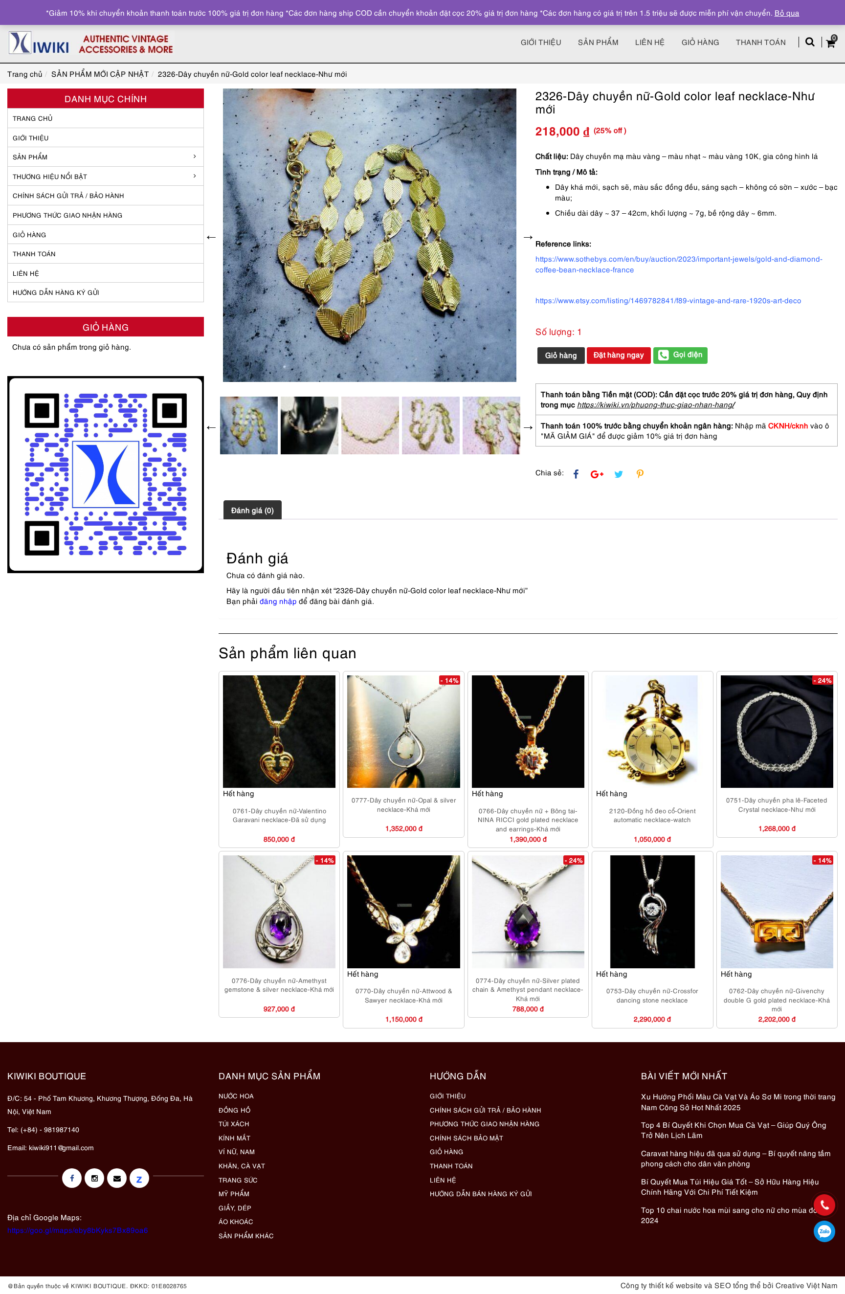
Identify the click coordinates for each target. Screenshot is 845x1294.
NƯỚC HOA (236, 1095)
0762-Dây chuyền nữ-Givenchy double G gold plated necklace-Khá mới (777, 999)
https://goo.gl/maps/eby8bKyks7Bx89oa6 (77, 1229)
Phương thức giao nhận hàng (68, 214)
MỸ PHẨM (234, 1193)
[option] (370, 235)
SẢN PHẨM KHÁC (246, 1235)
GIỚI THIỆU (30, 137)
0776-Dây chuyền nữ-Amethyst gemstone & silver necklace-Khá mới (279, 985)
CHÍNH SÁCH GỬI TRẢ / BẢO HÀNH (485, 1109)
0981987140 (825, 1231)
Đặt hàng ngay (619, 354)
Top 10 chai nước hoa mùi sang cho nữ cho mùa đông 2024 (733, 1215)
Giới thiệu (541, 41)
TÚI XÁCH (234, 1123)
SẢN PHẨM (598, 41)
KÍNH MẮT (234, 1137)
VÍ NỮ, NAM (237, 1151)
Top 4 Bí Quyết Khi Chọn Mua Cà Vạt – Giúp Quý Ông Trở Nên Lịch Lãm (733, 1129)
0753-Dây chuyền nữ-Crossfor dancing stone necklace (652, 995)
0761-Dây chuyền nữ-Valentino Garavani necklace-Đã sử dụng (279, 815)
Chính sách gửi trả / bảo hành (68, 195)
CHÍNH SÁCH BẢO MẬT (466, 1137)
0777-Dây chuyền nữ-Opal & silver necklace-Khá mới (404, 804)
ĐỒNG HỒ (234, 1109)
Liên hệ (650, 41)
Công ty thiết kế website (661, 1285)
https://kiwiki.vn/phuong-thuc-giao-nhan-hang (654, 404)
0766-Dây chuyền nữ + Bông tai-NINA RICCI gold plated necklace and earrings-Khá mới (528, 819)
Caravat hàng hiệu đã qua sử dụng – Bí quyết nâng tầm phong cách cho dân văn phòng (736, 1158)
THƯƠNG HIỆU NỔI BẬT (50, 176)
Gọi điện (688, 353)
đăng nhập (278, 600)
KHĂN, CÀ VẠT (242, 1165)
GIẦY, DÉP (235, 1207)
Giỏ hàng (700, 41)
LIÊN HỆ (26, 272)
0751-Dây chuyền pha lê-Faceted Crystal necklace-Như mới (776, 804)
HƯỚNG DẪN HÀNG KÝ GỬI (56, 292)
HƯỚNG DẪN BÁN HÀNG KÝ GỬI (481, 1193)
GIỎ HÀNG (29, 234)
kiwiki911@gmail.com (61, 1147)
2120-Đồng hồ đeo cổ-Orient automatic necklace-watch (652, 815)
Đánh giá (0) (252, 509)
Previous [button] (211, 235)
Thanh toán (761, 41)
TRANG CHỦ (32, 117)
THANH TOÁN (34, 253)
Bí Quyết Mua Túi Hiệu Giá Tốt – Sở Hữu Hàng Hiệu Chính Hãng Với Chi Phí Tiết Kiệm (730, 1186)
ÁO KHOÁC (236, 1221)
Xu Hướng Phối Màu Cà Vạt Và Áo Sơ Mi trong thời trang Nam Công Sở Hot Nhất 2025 (738, 1101)
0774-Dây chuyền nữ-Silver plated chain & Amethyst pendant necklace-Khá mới (527, 989)
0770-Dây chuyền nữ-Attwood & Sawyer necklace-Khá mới (404, 995)
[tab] (252, 509)
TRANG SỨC (238, 1179)
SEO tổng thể (737, 1285)
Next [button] (528, 235)
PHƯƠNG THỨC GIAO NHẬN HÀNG (485, 1123)
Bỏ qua (787, 12)
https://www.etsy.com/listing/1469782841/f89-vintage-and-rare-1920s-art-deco (668, 300)
